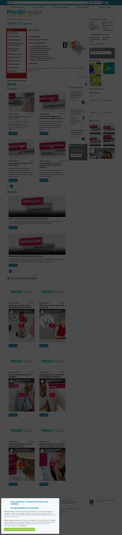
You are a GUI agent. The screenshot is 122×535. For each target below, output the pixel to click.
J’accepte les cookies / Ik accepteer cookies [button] (19, 529)
